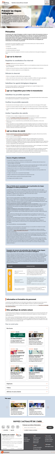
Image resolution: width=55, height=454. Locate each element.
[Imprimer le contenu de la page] (35, 26)
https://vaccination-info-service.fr (21, 230)
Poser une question (38, 447)
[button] (7, 407)
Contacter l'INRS (37, 449)
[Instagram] (17, 427)
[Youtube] (12, 427)
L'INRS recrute (36, 439)
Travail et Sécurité (48, 437)
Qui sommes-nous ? (37, 437)
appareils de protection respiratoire (21, 135)
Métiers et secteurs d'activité (24, 439)
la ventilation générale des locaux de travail (19, 117)
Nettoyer (8, 63)
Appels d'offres (36, 441)
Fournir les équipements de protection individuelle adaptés (18, 133)
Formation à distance (49, 439)
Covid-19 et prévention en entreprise (35, 409)
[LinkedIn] (3, 427)
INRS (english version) (49, 446)
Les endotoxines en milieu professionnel (17, 409)
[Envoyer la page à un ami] (32, 26)
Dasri (24, 108)
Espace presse (35, 442)
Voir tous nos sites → (49, 441)
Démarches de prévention (24, 441)
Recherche (47, 3)
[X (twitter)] (8, 427)
